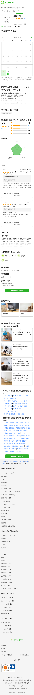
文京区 (27, 423)
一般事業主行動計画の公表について (17, 688)
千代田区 (6, 423)
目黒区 (27, 425)
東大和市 (17, 443)
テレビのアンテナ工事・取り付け (10, 491)
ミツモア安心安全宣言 (7, 610)
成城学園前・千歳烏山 (11, 401)
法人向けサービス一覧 (7, 601)
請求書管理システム (6, 582)
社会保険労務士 (5, 541)
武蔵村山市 (15, 446)
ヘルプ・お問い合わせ (7, 604)
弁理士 (3, 544)
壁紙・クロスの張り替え (8, 495)
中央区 (12, 423)
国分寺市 (18, 441)
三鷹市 (18, 436)
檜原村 (12, 451)
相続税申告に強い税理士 (8, 526)
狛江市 (11, 443)
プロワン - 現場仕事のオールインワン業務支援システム (16, 655)
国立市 (24, 441)
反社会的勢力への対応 (25, 680)
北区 (10, 430)
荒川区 (15, 430)
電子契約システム (6, 573)
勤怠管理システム (6, 563)
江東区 (16, 425)
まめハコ (3, 463)
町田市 (16, 438)
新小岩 (6, 398)
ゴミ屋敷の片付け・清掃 (8, 504)
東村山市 (11, 441)
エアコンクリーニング (7, 473)
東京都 (22, 461)
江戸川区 (17, 433)
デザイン (3, 554)
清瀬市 (23, 443)
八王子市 (24, 433)
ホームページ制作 (6, 551)
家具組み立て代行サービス (12, 461)
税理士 (3, 516)
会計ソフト (4, 560)
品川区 (22, 425)
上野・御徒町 (8, 396)
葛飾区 (11, 433)
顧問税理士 (4, 523)
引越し (3, 479)
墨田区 (11, 425)
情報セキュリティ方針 (11, 683)
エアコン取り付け (6, 476)
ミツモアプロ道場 (6, 629)
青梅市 (23, 436)
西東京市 (20, 449)
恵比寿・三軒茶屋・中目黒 (12, 414)
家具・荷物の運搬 (6, 498)
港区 (17, 423)
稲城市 (27, 446)
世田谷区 (11, 428)
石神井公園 (12, 398)
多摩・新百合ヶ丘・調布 (20, 396)
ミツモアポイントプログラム (17, 686)
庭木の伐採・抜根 (6, 488)
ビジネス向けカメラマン (8, 535)
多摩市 (22, 446)
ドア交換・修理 (5, 507)
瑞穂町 (26, 449)
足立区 (6, 433)
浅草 (22, 414)
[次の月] (31, 37)
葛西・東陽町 (17, 409)
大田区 (6, 428)
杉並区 (28, 428)
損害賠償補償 (5, 613)
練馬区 (25, 430)
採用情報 (3, 652)
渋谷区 (18, 428)
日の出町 (6, 451)
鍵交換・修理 (5, 510)
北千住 (15, 406)
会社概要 (3, 645)
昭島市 (6, 438)
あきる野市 (12, 449)
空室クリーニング (6, 513)
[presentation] (3, 11)
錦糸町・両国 (22, 406)
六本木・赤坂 (23, 401)
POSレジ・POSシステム (8, 585)
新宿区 (22, 423)
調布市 (11, 438)
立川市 (6, 436)
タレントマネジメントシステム (9, 588)
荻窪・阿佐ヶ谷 (18, 403)
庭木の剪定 (4, 485)
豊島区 (6, 430)
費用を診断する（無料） (17, 290)
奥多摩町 (18, 451)
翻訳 (2, 557)
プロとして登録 (5, 622)
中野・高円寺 (8, 406)
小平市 (28, 438)
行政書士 (3, 538)
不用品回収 (4, 482)
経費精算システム (6, 569)
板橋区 (20, 430)
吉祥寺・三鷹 (8, 409)
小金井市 (22, 438)
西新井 (26, 403)
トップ (3, 461)
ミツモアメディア (6, 607)
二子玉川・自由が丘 (10, 411)
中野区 (23, 428)
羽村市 (6, 449)
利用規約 (10, 677)
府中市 (28, 436)
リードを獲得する (6, 626)
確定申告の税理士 (6, 519)
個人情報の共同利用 (23, 683)
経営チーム (4, 648)
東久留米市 (7, 446)
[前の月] (2, 37)
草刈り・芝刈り (5, 501)
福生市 (6, 443)
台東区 (6, 425)
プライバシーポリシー (20, 677)
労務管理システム (6, 579)
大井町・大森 (8, 403)
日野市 (6, 441)
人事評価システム (6, 576)
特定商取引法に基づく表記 (10, 680)
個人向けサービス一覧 (7, 597)
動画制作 (3, 548)
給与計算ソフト (5, 566)
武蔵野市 (11, 436)
